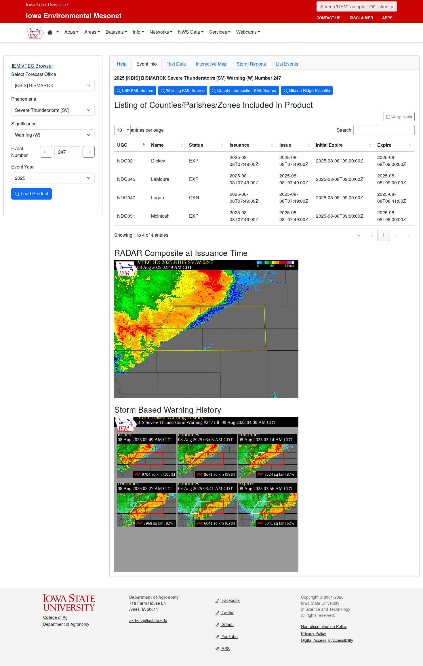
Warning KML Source (185, 90)
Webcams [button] (246, 31)
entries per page (147, 130)
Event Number (19, 151)
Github (227, 624)
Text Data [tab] (176, 63)
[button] (53, 33)
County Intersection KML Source (246, 90)
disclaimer (361, 17)
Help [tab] (122, 63)
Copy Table (401, 116)
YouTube (229, 636)
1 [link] (383, 234)
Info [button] (136, 31)
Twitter (227, 612)
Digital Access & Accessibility (327, 640)
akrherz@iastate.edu (148, 620)
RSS (225, 648)
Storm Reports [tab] (251, 63)
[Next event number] (89, 152)
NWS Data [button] (189, 31)
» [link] (408, 234)
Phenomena (23, 98)
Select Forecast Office (33, 74)
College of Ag (55, 617)
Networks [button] (159, 31)
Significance (24, 123)
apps (387, 17)
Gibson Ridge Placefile (309, 90)
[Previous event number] (46, 152)
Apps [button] (69, 31)
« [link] (359, 234)
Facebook (230, 600)
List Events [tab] (287, 63)
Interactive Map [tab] (211, 63)
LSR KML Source (137, 90)
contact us (328, 17)
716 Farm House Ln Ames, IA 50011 (147, 606)
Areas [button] (90, 31)
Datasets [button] (115, 31)
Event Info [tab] (146, 63)
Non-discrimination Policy (324, 626)
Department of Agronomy (66, 624)
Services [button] (218, 31)
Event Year (22, 166)
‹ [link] (371, 234)
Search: (344, 130)
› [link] (396, 234)
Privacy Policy (313, 633)
